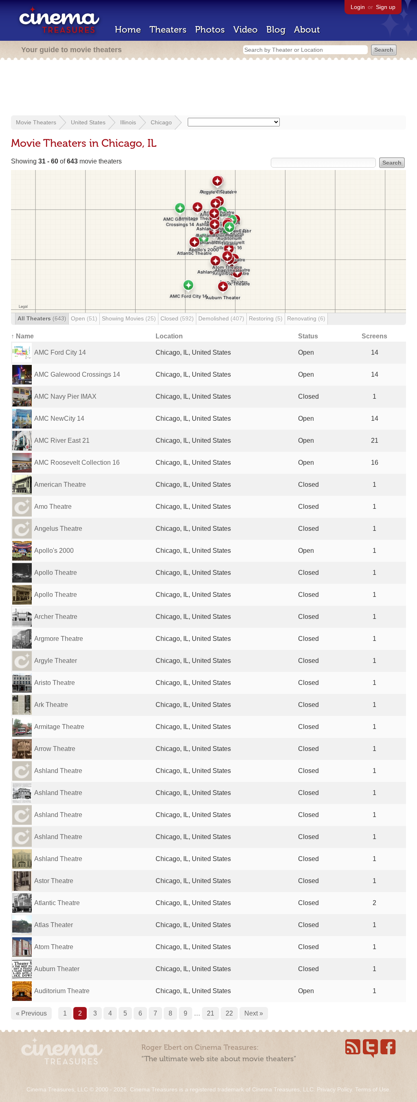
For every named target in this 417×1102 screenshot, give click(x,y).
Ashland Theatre (58, 770)
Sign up (385, 7)
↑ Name (22, 336)
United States (88, 122)
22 (229, 1013)
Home (128, 29)
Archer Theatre (55, 616)
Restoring (266, 318)
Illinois (128, 122)
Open (84, 318)
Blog (275, 29)
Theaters (168, 29)
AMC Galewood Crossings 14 (77, 374)
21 (210, 1013)
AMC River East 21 (62, 440)
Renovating (306, 318)
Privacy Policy (334, 1089)
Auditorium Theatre (62, 990)
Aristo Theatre (54, 682)
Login (358, 7)
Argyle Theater (55, 660)
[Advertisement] (208, 88)
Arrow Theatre (54, 748)
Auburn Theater (56, 968)
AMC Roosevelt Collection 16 (77, 462)
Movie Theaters (36, 122)
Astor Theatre (53, 880)
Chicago (161, 122)
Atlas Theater (53, 924)
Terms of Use (372, 1089)
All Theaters (42, 318)
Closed (177, 318)
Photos (210, 29)
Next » (253, 1013)
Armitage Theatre (59, 726)
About (307, 29)
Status (308, 336)
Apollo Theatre (55, 572)
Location (169, 336)
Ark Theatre (51, 704)
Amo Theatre (53, 506)
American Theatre (60, 484)
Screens (374, 336)
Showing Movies (129, 318)
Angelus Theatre (58, 528)
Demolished (221, 318)
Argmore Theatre (58, 638)
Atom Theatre (53, 946)
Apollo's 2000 (54, 550)
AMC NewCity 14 (59, 418)
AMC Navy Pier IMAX (65, 396)
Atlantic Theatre (57, 902)
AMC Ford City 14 (60, 352)
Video (245, 29)
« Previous (31, 1013)
